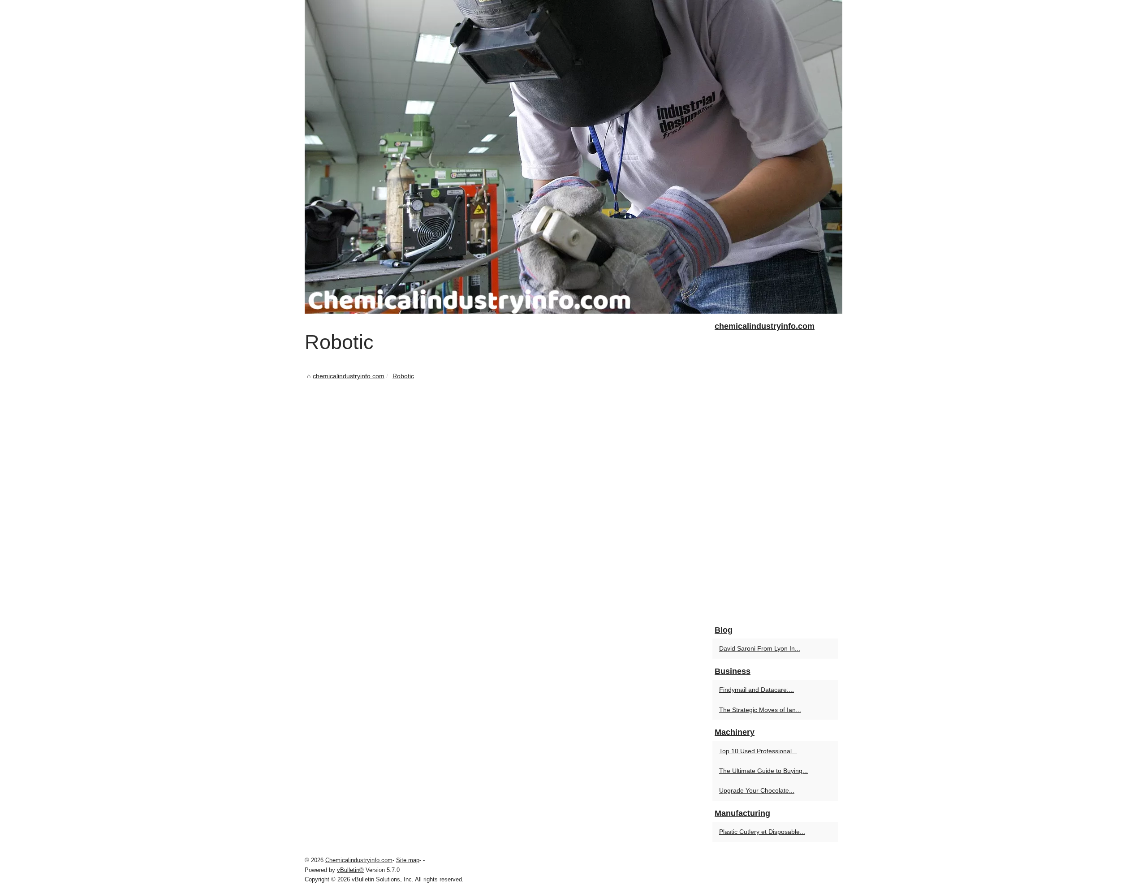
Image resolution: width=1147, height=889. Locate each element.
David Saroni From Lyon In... (759, 648)
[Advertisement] (506, 449)
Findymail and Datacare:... (756, 689)
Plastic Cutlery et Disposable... (762, 831)
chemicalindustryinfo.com (348, 376)
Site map (407, 860)
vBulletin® (350, 870)
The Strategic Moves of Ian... (760, 709)
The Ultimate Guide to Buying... (763, 770)
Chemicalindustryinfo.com (358, 860)
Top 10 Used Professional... (758, 751)
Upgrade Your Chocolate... (756, 790)
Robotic (403, 376)
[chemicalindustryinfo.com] (573, 157)
